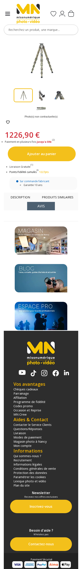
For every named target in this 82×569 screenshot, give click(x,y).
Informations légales (27, 464)
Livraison (19, 433)
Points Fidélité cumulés (23, 172)
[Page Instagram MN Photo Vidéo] (44, 373)
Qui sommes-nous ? (27, 456)
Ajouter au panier (41, 154)
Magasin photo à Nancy (30, 441)
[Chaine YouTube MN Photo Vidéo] (22, 373)
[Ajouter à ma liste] (8, 122)
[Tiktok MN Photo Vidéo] (33, 373)
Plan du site (21, 485)
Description (20, 197)
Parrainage (21, 393)
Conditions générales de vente (34, 468)
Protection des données (30, 473)
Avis (41, 206)
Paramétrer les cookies (29, 477)
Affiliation (20, 397)
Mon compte (22, 445)
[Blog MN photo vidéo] (41, 278)
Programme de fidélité (29, 402)
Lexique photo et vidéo (29, 481)
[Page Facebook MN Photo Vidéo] (56, 373)
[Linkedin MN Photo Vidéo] (66, 373)
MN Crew (19, 414)
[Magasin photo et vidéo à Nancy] (41, 240)
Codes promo (23, 406)
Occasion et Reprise (27, 410)
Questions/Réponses (27, 429)
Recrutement (22, 460)
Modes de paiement (27, 437)
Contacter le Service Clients (32, 424)
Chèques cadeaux (25, 389)
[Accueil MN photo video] (28, 14)
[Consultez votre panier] (71, 14)
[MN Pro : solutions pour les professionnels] (41, 316)
